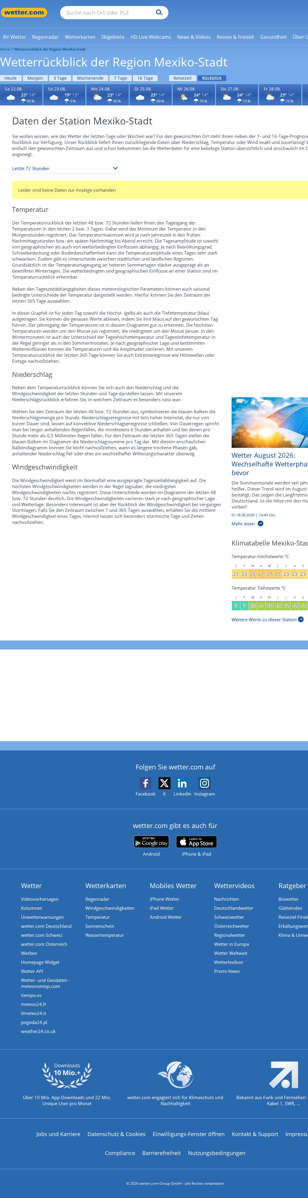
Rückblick (212, 78)
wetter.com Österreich (44, 944)
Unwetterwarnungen (42, 917)
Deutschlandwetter (233, 908)
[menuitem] (14, 36)
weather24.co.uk (38, 1031)
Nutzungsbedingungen (216, 1153)
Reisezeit (183, 78)
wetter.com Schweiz (41, 935)
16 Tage (145, 78)
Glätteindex (290, 908)
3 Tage (60, 78)
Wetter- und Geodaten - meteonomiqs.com (45, 983)
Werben (29, 953)
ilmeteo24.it (33, 1013)
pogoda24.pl (34, 1022)
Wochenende (90, 78)
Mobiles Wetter (173, 885)
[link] (14, 37)
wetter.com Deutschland (46, 926)
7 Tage (120, 78)
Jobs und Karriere (58, 1134)
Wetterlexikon (228, 962)
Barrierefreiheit (161, 1153)
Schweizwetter (229, 917)
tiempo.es (31, 995)
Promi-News (227, 971)
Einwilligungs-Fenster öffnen (189, 1134)
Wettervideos (234, 885)
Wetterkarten (105, 885)
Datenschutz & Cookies (117, 1134)
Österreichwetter (231, 926)
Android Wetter (166, 917)
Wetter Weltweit (230, 953)
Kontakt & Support (255, 1134)
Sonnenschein (99, 926)
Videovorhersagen (40, 899)
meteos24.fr (33, 1004)
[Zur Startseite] (24, 12)
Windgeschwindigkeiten (109, 908)
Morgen (35, 78)
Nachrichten (226, 899)
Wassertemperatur (104, 935)
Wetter (31, 885)
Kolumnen (31, 908)
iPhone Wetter (164, 899)
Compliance (120, 1153)
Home (5, 49)
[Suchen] (157, 12)
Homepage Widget (40, 962)
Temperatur (97, 917)
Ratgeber (292, 885)
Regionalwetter (229, 935)
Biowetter (289, 899)
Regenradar (97, 899)
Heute (11, 78)
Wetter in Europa (231, 944)
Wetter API (32, 971)
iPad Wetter (162, 908)
